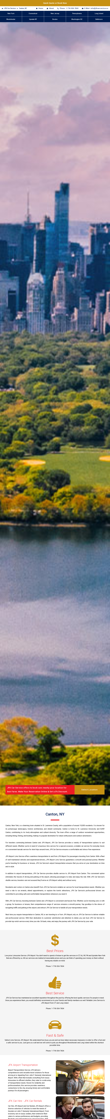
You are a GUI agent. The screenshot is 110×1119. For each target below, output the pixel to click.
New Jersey (55, 13)
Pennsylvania (77, 13)
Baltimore (98, 19)
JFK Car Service (10, 8)
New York (11, 13)
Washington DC (76, 19)
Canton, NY (23, 8)
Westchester (10, 19)
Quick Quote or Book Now (55, 3)
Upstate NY (33, 19)
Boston (54, 19)
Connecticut (33, 13)
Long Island (99, 13)
